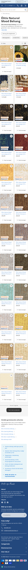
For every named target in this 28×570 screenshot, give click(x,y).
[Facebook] (2, 502)
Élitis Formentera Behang (7, 428)
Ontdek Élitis (16, 37)
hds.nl (7, 557)
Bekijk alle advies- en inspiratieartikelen (10, 475)
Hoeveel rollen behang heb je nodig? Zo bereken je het (14, 451)
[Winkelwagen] (25, 5)
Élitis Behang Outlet (6, 439)
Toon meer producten (14, 410)
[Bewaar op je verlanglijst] (11, 47)
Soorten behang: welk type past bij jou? (14, 447)
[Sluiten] (25, 1)
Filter (4, 43)
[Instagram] (5, 502)
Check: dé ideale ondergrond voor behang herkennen (14, 465)
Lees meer (4, 29)
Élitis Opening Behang (7, 431)
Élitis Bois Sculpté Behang (8, 437)
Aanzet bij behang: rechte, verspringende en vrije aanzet (13, 460)
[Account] (21, 5)
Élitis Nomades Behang (7, 434)
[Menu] (2, 5)
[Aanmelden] (24, 515)
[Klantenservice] (18, 5)
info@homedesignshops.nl (11, 530)
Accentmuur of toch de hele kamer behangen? (14, 469)
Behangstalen (6, 37)
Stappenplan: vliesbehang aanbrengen (12, 456)
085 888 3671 (7, 527)
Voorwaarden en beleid (15, 556)
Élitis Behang (6, 13)
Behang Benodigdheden (9, 33)
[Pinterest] (8, 502)
